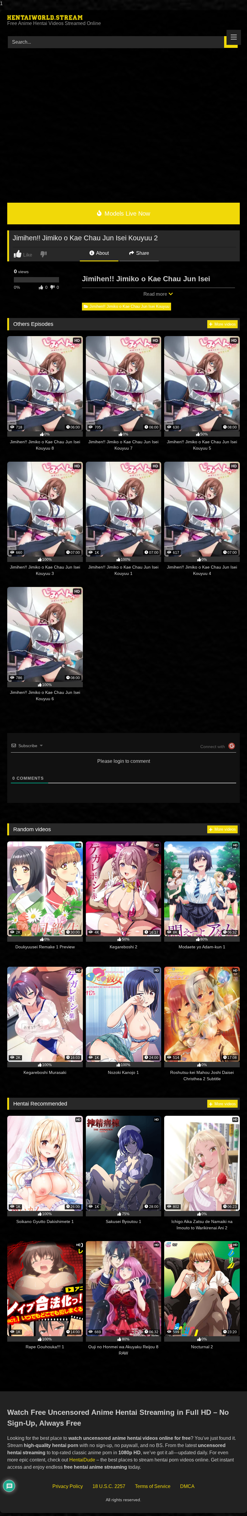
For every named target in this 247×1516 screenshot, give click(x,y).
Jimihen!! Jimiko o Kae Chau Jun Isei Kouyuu (129, 306)
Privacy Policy (67, 1486)
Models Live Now (126, 213)
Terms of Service (152, 1486)
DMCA (187, 1486)
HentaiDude (82, 1459)
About (102, 253)
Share (142, 253)
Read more (155, 294)
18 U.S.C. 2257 (108, 1486)
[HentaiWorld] (123, 17)
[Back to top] (228, 1499)
